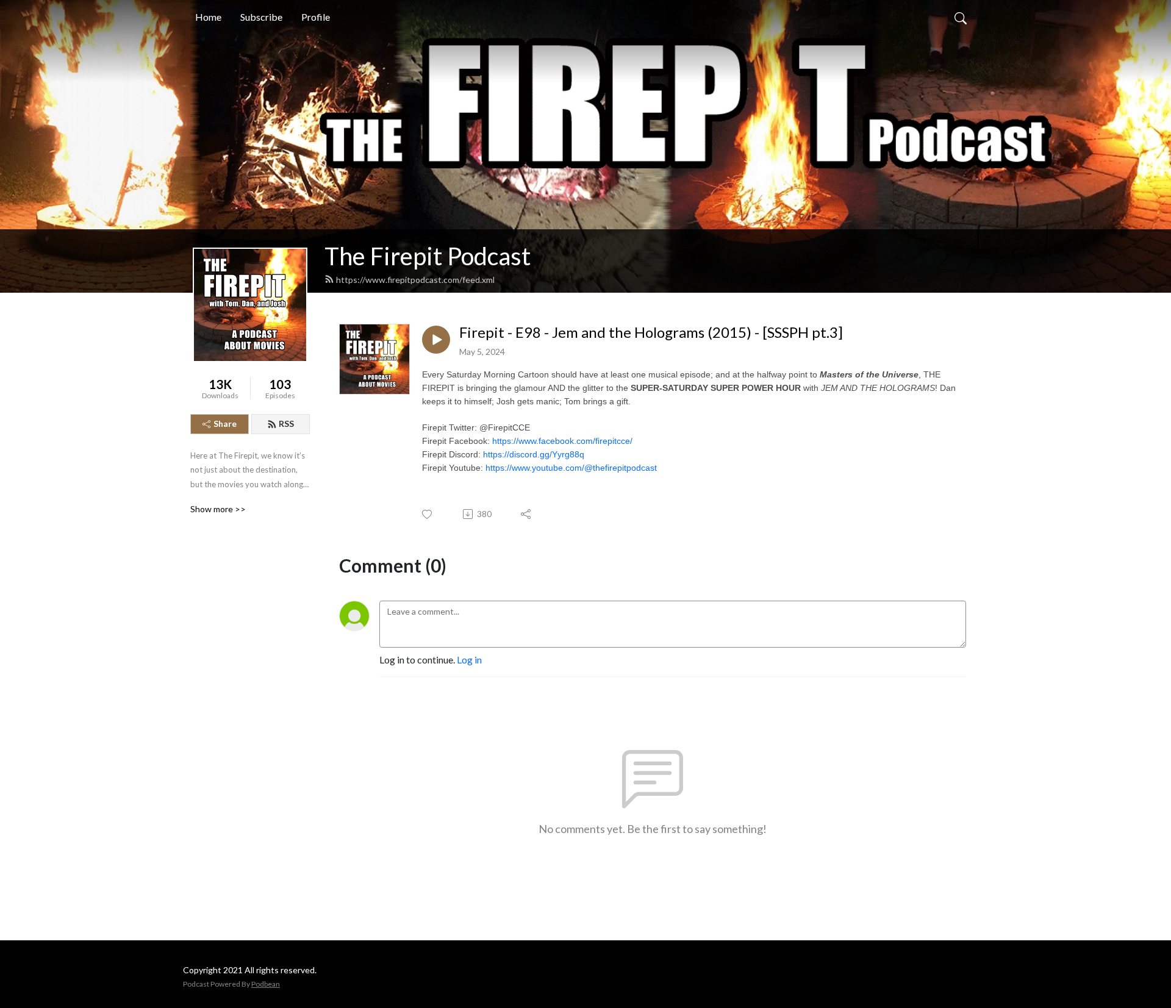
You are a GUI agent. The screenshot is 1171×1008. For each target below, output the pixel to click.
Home (208, 17)
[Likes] (428, 514)
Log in (469, 659)
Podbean (265, 983)
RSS (286, 423)
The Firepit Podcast (427, 256)
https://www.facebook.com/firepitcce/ (562, 441)
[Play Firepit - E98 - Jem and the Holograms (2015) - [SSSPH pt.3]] (436, 340)
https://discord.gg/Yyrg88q (533, 454)
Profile (315, 17)
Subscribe (261, 17)
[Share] (527, 514)
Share (225, 423)
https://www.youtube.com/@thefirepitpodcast (571, 468)
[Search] (961, 17)
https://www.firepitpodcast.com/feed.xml (415, 279)
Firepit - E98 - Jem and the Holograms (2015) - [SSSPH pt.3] (651, 332)
